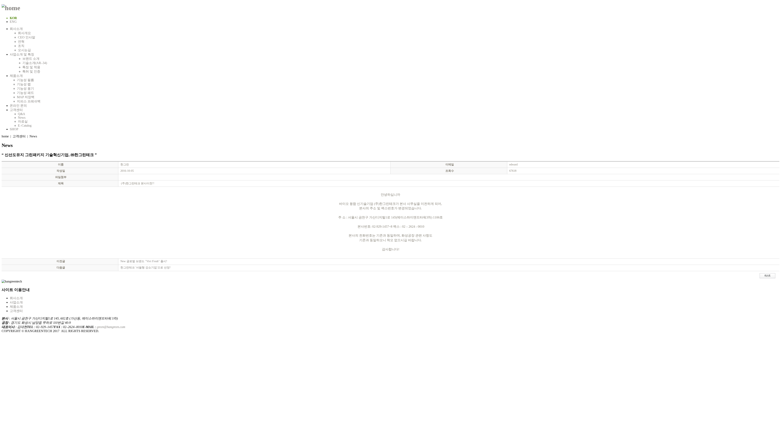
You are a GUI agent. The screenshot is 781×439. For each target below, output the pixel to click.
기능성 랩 (24, 84)
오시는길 (24, 50)
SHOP (14, 129)
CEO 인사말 (26, 37)
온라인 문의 (18, 105)
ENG (13, 21)
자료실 (23, 121)
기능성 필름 (25, 80)
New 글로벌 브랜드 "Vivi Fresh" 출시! (143, 261)
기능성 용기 (25, 88)
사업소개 (16, 302)
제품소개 (16, 75)
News (21, 117)
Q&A (22, 114)
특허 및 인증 (31, 71)
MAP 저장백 (25, 97)
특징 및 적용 (31, 67)
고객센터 (16, 110)
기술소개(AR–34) (34, 63)
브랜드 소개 (30, 58)
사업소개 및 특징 (22, 54)
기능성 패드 (25, 93)
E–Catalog (25, 125)
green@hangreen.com (111, 327)
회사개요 (24, 33)
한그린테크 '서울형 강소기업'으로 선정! (145, 267)
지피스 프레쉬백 (28, 101)
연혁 (21, 41)
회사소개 (16, 28)
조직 (21, 46)
